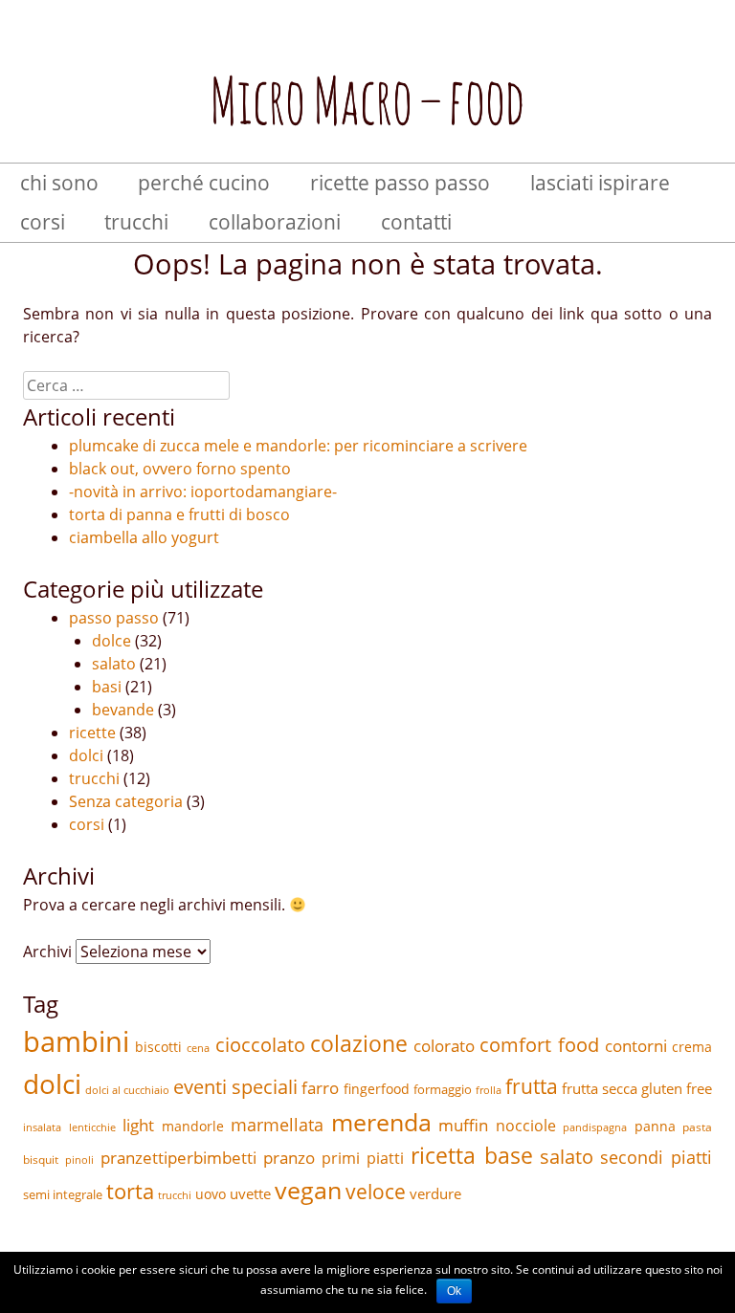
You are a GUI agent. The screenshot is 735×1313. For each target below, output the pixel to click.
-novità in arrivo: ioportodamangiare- (203, 491)
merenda (381, 1121)
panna (655, 1126)
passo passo (114, 617)
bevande (123, 709)
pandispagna (595, 1127)
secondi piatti (656, 1157)
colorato (444, 1046)
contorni (636, 1046)
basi (107, 686)
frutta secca (599, 1088)
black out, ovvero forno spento (180, 468)
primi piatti (363, 1158)
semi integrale (62, 1194)
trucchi (136, 221)
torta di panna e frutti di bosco (179, 514)
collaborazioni (275, 221)
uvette (250, 1193)
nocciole (526, 1125)
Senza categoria (126, 801)
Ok (454, 1291)
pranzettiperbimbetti (178, 1158)
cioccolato (260, 1044)
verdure (435, 1193)
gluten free (676, 1089)
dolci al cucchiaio (127, 1090)
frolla (488, 1090)
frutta (531, 1086)
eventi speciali (235, 1087)
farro (320, 1088)
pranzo (289, 1158)
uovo (210, 1194)
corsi (42, 221)
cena (198, 1048)
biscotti (158, 1047)
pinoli (79, 1160)
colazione (359, 1043)
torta (130, 1191)
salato (114, 663)
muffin (463, 1125)
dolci (86, 755)
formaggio (442, 1089)
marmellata (277, 1124)
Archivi (47, 951)
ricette (92, 732)
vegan (308, 1190)
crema (692, 1047)
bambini (76, 1041)
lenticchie (92, 1127)
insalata (42, 1127)
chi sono (59, 182)
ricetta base (472, 1156)
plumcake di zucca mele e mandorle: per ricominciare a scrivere (298, 445)
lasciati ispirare (600, 182)
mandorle (193, 1126)
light (138, 1125)
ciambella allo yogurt (144, 537)
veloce (375, 1191)
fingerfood (377, 1089)
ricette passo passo (400, 182)
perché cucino (204, 182)
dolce (111, 640)
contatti (416, 221)
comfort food (539, 1044)
